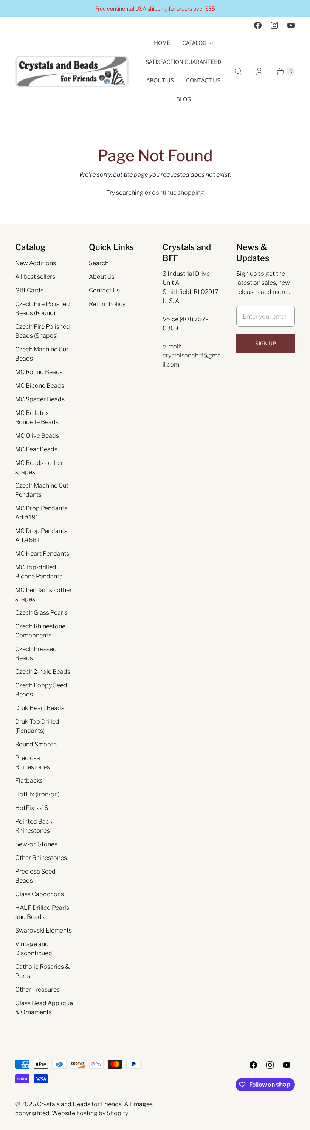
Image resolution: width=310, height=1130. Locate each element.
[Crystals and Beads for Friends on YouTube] (291, 25)
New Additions (35, 263)
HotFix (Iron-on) (37, 794)
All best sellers (35, 276)
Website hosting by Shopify (90, 1113)
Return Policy (107, 304)
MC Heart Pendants (42, 553)
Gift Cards (29, 290)
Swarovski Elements (43, 930)
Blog (183, 99)
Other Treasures (37, 989)
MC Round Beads (39, 372)
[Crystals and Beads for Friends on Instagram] (274, 25)
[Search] (238, 71)
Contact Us (203, 80)
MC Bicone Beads (39, 385)
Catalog (194, 43)
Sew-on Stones (36, 844)
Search (98, 263)
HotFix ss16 (31, 807)
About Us (160, 80)
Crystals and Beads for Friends (79, 1104)
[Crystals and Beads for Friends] (72, 71)
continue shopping (178, 192)
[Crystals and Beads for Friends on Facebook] (258, 25)
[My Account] (259, 71)
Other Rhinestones (41, 857)
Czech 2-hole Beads (42, 671)
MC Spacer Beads (40, 399)
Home (162, 43)
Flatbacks (29, 780)
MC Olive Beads (37, 435)
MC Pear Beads (36, 449)
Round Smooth (36, 744)
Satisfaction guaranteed (183, 62)
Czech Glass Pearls (41, 612)
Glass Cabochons (39, 894)
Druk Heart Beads (39, 708)
